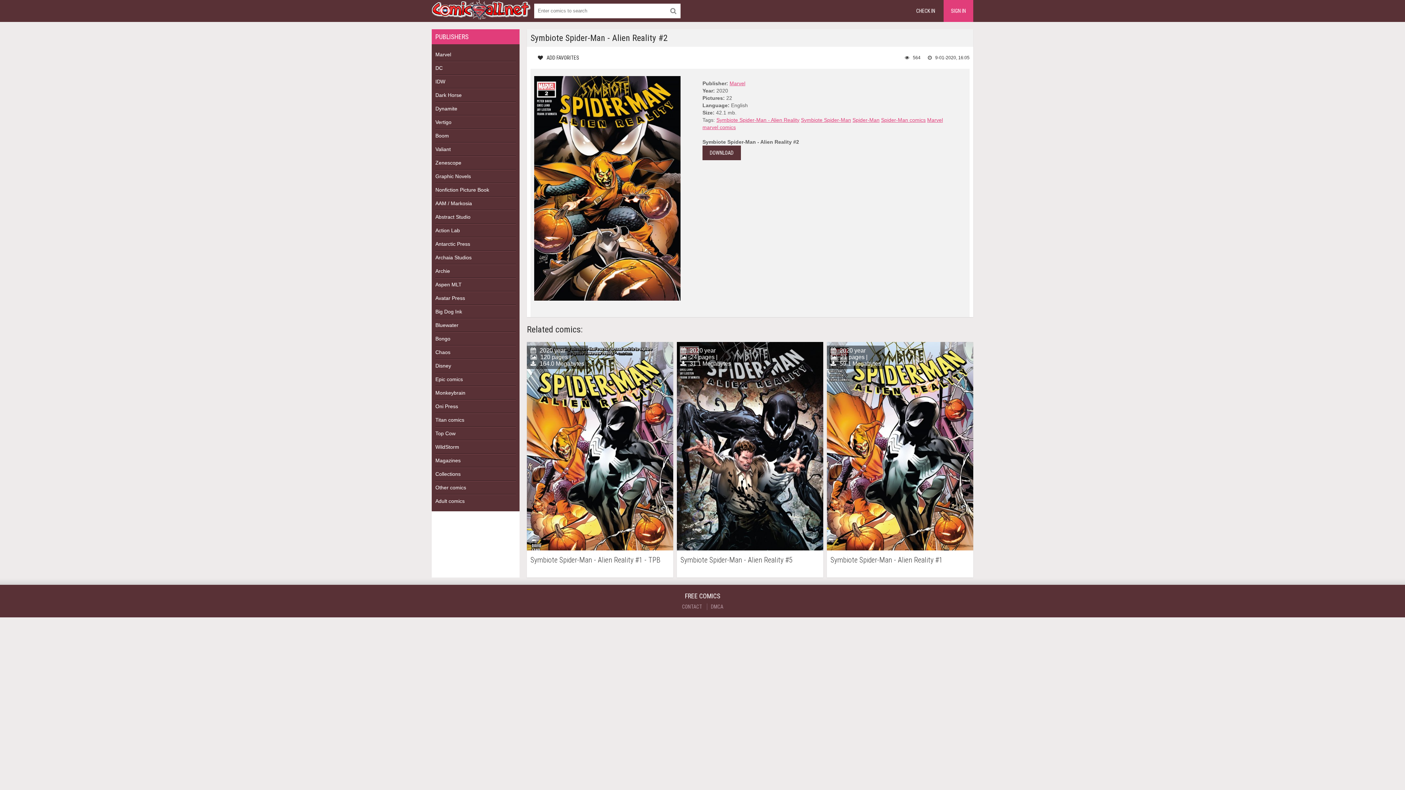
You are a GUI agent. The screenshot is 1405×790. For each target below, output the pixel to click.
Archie (442, 271)
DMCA (717, 607)
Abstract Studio (453, 217)
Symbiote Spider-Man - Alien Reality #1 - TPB (595, 560)
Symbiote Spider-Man (826, 120)
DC (439, 68)
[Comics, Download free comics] (481, 14)
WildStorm (447, 447)
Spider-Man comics (903, 120)
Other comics (450, 487)
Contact (692, 607)
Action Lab (447, 230)
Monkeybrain (450, 393)
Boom (442, 136)
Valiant (443, 149)
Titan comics (449, 420)
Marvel (443, 54)
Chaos (442, 352)
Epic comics (449, 379)
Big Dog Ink (448, 312)
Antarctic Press (452, 244)
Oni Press (446, 406)
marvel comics (719, 127)
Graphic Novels (453, 176)
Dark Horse (448, 95)
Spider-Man (866, 120)
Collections (448, 474)
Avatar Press (450, 298)
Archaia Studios (453, 257)
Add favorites (563, 58)
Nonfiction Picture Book (462, 190)
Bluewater (446, 325)
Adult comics (450, 501)
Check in (925, 11)
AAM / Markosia (453, 203)
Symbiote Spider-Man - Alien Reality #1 (887, 560)
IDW (440, 81)
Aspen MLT (448, 284)
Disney (443, 366)
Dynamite (446, 109)
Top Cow (445, 433)
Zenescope (448, 163)
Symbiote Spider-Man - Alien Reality (757, 120)
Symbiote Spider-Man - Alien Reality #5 (737, 560)
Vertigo (443, 122)
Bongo (442, 339)
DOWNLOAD (722, 153)
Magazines (448, 460)
